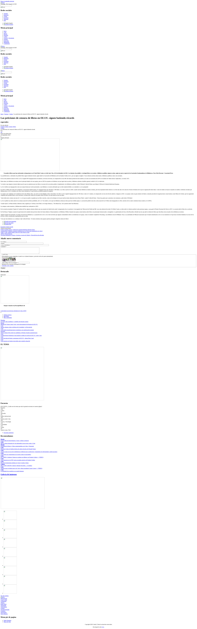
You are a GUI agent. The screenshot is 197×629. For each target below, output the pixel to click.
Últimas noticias (7, 315)
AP (1, 132)
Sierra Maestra (4, 614)
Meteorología (4, 598)
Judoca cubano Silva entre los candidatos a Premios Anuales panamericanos (19, 332)
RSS (5, 20)
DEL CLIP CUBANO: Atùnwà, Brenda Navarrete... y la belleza (16, 465)
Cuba (5, 32)
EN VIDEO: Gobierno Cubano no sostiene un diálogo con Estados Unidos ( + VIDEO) (22, 457)
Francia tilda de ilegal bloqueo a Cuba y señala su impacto (15, 440)
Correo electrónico (5, 245)
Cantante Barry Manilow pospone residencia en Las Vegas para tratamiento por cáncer (21, 231)
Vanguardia (3, 605)
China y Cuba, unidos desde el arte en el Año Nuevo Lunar (15, 232)
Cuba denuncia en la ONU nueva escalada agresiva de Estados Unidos (18, 460)
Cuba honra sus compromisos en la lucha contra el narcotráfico (16, 454)
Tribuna (2, 602)
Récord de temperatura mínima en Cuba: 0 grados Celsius (15, 462)
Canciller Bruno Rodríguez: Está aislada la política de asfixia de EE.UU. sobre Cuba (21, 335)
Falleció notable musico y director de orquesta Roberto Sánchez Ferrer (18, 229)
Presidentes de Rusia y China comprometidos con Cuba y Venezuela (17, 446)
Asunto (2, 243)
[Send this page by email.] (8, 222)
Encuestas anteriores (9, 432)
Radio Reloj (3, 604)
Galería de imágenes (9, 474)
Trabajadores (4, 607)
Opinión (6, 39)
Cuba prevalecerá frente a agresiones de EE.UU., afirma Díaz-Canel (17, 338)
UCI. (103, 627)
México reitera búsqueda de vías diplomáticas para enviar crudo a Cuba (18, 443)
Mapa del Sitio (7, 621)
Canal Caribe (4, 600)
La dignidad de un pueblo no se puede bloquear (12, 471)
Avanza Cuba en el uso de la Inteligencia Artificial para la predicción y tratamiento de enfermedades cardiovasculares (29, 451)
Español (11, 24)
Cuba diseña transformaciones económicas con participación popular (17, 330)
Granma (3, 608)
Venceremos (4, 612)
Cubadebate (3, 601)
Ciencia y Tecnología (9, 38)
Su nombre (3, 241)
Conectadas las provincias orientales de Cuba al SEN (13, 310)
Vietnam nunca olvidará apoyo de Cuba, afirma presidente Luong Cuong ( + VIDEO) (21, 468)
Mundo (5, 34)
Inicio (5, 31)
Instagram (6, 15)
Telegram (6, 19)
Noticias (6, 114)
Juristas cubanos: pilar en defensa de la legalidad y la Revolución (16, 327)
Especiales (6, 40)
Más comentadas (8, 317)
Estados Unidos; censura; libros (8, 126)
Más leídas (6, 316)
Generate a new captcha (7, 265)
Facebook (6, 17)
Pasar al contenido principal (7, 1)
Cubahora (3, 611)
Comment (3, 246)
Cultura (5, 36)
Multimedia (6, 42)
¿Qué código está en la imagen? (10, 262)
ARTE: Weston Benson (6, 233)
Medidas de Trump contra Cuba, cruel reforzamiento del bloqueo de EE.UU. (19, 324)
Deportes (6, 35)
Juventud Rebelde (5, 609)
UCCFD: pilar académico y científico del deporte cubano (14, 321)
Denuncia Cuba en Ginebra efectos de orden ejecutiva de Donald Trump (18, 449)
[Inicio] (3, 2)
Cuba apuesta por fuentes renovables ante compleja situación (15, 341)
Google (11, 227)
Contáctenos (7, 43)
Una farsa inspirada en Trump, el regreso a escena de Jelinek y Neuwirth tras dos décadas (22, 235)
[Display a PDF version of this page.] (7, 224)
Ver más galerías (5, 595)
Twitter (5, 16)
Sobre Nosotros (7, 620)
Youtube (6, 13)
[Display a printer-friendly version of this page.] (10, 221)
